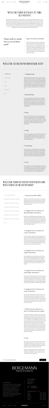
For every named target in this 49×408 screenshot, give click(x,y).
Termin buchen (42, 359)
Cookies (15, 405)
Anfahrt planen (33, 379)
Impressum (4, 405)
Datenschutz (10, 405)
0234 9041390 (33, 386)
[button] (47, 47)
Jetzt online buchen (34, 387)
